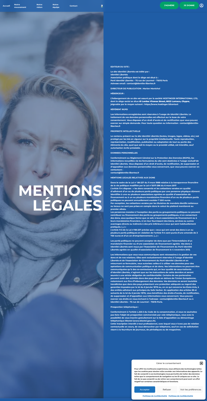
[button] (201, 363)
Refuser (167, 389)
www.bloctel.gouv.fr (144, 321)
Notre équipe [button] (56, 6)
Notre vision (39, 6)
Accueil (6, 6)
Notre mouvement (20, 6)
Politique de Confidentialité (155, 396)
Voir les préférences (190, 389)
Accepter (145, 389)
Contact (73, 6)
